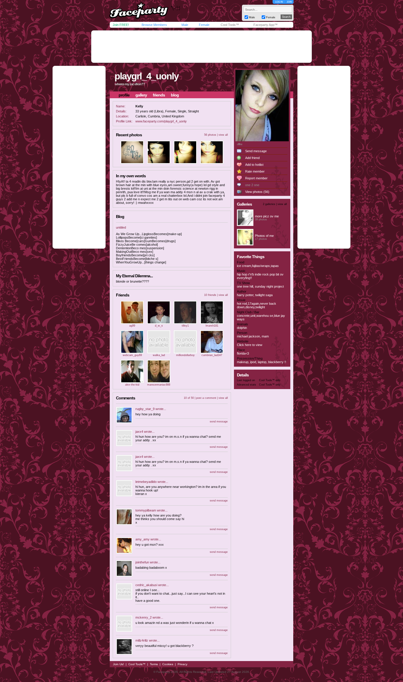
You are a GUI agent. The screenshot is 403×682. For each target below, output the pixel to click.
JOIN (289, 2)
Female (204, 25)
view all (223, 134)
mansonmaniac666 (158, 384)
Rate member (255, 171)
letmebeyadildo (146, 481)
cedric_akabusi (146, 585)
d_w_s (159, 325)
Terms (154, 664)
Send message (256, 151)
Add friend (252, 158)
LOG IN (279, 2)
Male (184, 25)
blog (175, 95)
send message (219, 421)
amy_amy (142, 539)
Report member (256, 178)
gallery (141, 95)
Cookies (167, 664)
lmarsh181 (212, 325)
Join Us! (118, 664)
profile (124, 95)
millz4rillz (141, 640)
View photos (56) (257, 192)
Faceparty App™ (265, 25)
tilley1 (185, 325)
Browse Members (154, 25)
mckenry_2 (143, 617)
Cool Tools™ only (270, 380)
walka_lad (159, 355)
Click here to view (249, 345)
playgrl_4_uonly (146, 76)
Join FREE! (121, 25)
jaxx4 (139, 431)
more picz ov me (267, 216)
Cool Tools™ (230, 25)
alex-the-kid (132, 384)
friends (159, 95)
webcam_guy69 (132, 355)
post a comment (206, 397)
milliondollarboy (185, 355)
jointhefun (142, 562)
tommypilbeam (145, 510)
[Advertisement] (201, 46)
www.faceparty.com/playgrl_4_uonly (161, 121)
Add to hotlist (254, 164)
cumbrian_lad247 (212, 355)
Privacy (182, 664)
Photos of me (264, 235)
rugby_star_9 (145, 409)
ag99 (132, 325)
